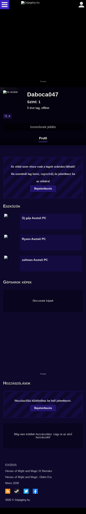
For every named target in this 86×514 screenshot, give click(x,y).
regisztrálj (47, 174)
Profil (43, 138)
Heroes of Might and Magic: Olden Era (28, 477)
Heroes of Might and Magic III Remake (28, 471)
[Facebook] (35, 491)
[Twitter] (26, 491)
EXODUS (11, 465)
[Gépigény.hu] (42, 4)
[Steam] (16, 491)
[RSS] (7, 491)
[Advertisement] (43, 48)
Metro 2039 (12, 483)
